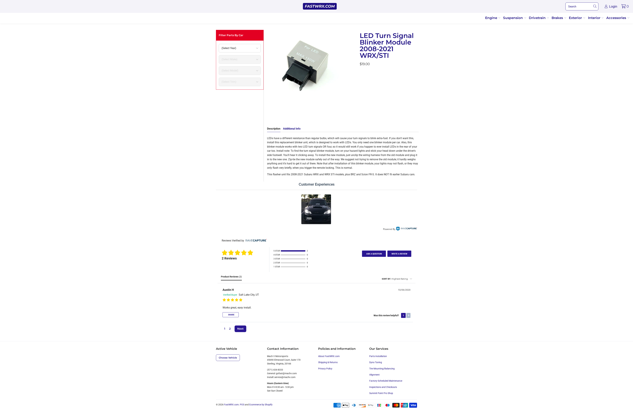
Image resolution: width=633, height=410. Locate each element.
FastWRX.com (231, 404)
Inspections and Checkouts (383, 387)
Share (231, 315)
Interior (594, 18)
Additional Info (292, 128)
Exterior (576, 18)
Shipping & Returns (328, 362)
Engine (491, 18)
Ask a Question (374, 254)
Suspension (513, 18)
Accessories (616, 18)
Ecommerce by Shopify (260, 404)
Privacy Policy (325, 368)
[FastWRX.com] (320, 6)
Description (273, 128)
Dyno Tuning (375, 362)
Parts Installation (378, 356)
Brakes (558, 18)
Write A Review (399, 254)
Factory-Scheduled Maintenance (385, 380)
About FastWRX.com (329, 356)
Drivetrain (538, 18)
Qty (362, 73)
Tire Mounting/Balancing (382, 368)
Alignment (374, 374)
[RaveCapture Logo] (406, 229)
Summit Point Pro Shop (381, 393)
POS (242, 404)
